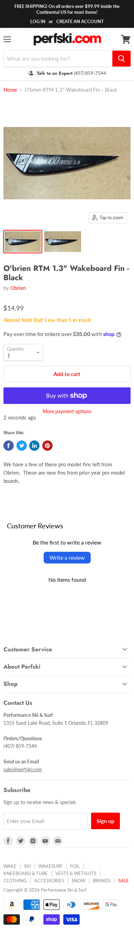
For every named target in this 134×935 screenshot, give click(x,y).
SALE (123, 880)
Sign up (105, 820)
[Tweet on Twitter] (21, 445)
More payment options (67, 411)
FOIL (75, 866)
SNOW (78, 880)
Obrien (18, 288)
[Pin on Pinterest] (47, 445)
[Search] (121, 59)
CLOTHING (15, 880)
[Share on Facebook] (8, 445)
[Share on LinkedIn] (34, 445)
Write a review (67, 557)
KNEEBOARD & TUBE (25, 873)
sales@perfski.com (22, 769)
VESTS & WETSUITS (75, 873)
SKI (27, 866)
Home (10, 90)
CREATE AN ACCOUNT (80, 21)
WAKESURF (50, 866)
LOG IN (37, 21)
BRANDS (102, 880)
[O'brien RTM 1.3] (23, 242)
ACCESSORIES (49, 880)
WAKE (9, 866)
